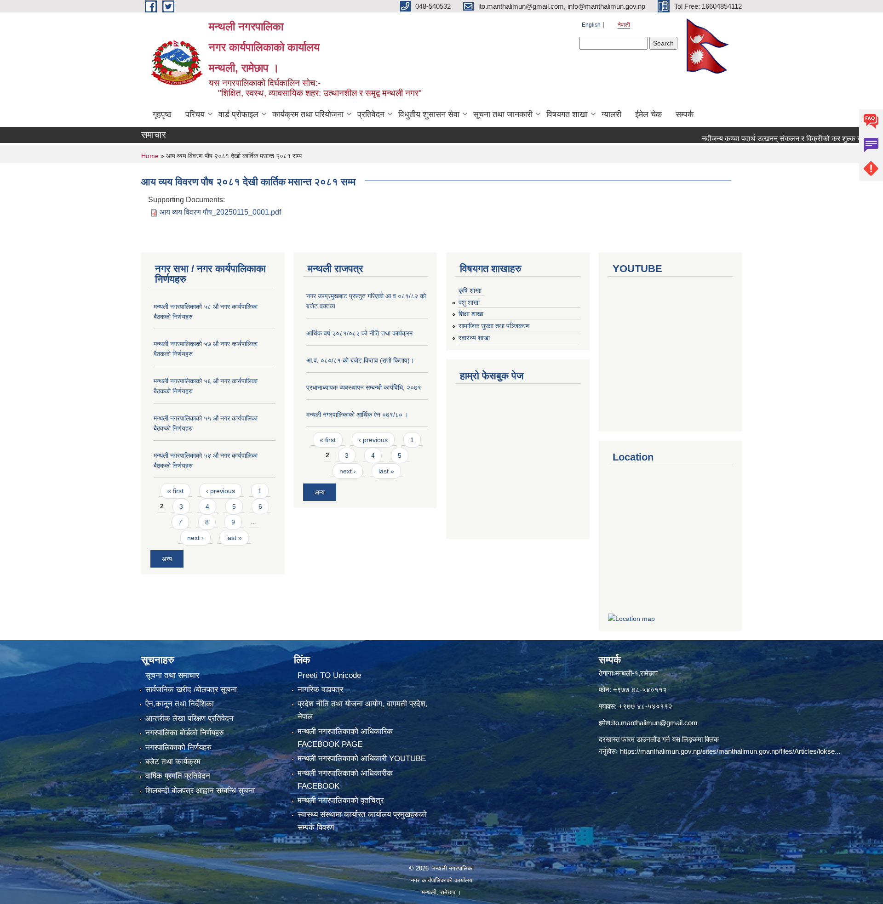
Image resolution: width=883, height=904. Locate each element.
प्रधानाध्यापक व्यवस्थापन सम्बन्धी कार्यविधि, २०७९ (363, 387)
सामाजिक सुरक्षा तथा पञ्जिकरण (494, 326)
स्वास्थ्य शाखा (474, 337)
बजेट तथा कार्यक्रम (173, 761)
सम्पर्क (685, 114)
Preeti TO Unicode (329, 675)
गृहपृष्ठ (162, 114)
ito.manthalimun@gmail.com (655, 723)
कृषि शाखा (470, 290)
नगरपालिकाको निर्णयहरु (178, 747)
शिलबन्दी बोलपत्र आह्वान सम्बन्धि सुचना (200, 790)
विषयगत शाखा (567, 114)
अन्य (167, 559)
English (591, 25)
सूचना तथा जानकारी (503, 114)
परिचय (195, 114)
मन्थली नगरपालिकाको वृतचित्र (341, 800)
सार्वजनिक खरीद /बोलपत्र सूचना (191, 689)
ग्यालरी (611, 114)
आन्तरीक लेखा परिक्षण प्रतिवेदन (189, 718)
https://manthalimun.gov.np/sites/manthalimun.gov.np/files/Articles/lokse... (730, 751)
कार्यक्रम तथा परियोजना (308, 114)
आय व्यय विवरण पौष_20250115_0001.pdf (220, 212)
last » (234, 537)
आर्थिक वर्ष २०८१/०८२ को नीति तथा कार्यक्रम (359, 333)
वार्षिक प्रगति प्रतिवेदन (177, 776)
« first (175, 491)
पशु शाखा (469, 302)
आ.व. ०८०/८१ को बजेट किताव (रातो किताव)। (360, 360)
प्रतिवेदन (370, 114)
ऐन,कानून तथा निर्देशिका (179, 703)
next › (195, 537)
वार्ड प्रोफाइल (238, 114)
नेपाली (624, 25)
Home (150, 155)
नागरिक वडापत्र (320, 689)
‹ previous (220, 491)
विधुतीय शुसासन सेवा (428, 114)
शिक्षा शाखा (471, 314)
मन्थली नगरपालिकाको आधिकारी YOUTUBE (362, 758)
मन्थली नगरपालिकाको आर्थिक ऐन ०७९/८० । (357, 414)
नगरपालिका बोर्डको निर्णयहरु (184, 732)
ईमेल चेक (648, 114)
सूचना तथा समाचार (172, 675)
